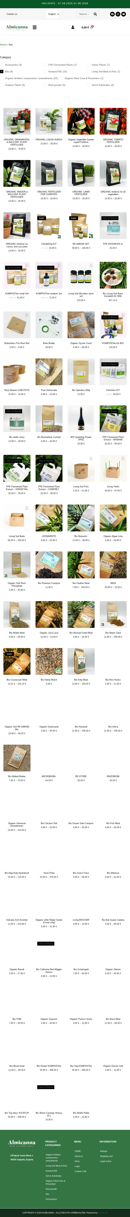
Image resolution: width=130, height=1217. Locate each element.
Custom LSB (80, 1171)
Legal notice (105, 1161)
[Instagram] (118, 14)
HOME (78, 1151)
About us (79, 1156)
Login (77, 1166)
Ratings (103, 1151)
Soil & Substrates (103, 85)
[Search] (95, 14)
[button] (49, 27)
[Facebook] (112, 14)
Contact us (12, 14)
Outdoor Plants (15, 85)
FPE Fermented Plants (62, 64)
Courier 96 (103, 1213)
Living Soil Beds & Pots (106, 71)
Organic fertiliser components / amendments (31, 78)
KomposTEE (57, 71)
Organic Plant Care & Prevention (84, 78)
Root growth (56, 85)
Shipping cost (106, 1156)
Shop (77, 1161)
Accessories (13, 64)
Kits (9, 71)
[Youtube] (123, 14)
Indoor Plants (101, 64)
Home (3, 44)
